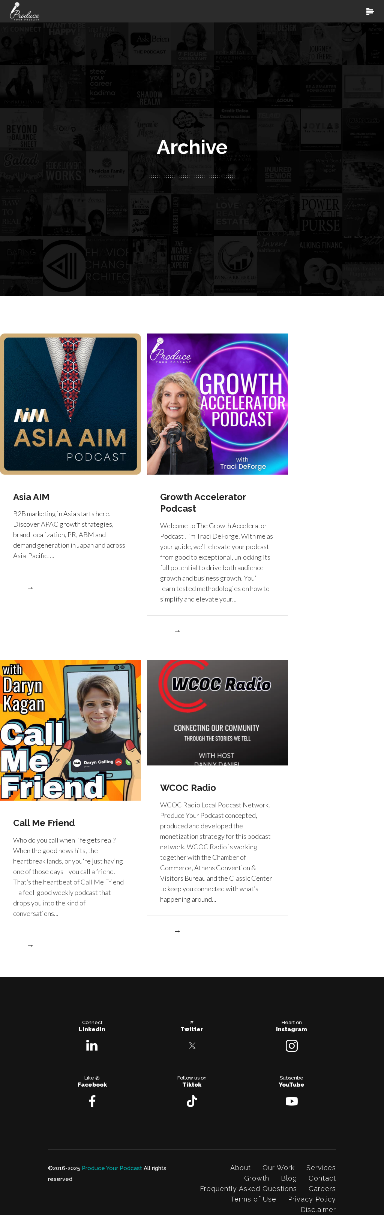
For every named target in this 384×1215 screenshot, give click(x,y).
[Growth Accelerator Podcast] (217, 403)
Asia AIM (31, 496)
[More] (23, 588)
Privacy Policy (312, 1199)
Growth (256, 1178)
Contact (322, 1178)
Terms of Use (253, 1199)
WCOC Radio (188, 787)
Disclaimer (318, 1210)
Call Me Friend (44, 822)
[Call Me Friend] (70, 730)
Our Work (278, 1168)
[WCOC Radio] (217, 712)
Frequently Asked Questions (248, 1189)
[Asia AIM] (70, 403)
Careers (322, 1189)
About (240, 1168)
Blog (289, 1178)
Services (321, 1168)
